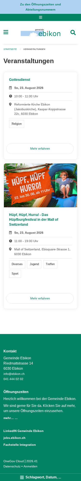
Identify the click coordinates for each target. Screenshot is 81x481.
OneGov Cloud (13, 461)
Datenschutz (12, 466)
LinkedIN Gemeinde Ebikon (23, 431)
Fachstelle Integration (19, 444)
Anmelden (30, 466)
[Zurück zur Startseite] (40, 32)
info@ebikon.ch (14, 374)
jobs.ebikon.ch (14, 437)
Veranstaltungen (34, 49)
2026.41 (32, 461)
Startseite (10, 49)
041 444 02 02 (13, 379)
